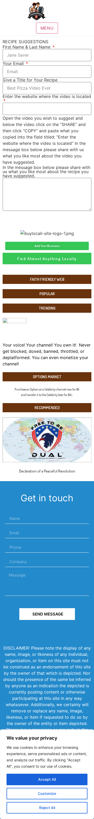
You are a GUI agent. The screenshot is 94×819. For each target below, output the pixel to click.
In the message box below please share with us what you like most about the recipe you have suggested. (46, 171)
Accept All (47, 779)
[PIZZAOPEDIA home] (47, 11)
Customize (47, 793)
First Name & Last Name (27, 47)
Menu (47, 28)
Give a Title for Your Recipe (30, 80)
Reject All (47, 807)
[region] (47, 774)
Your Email (14, 63)
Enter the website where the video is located (47, 96)
